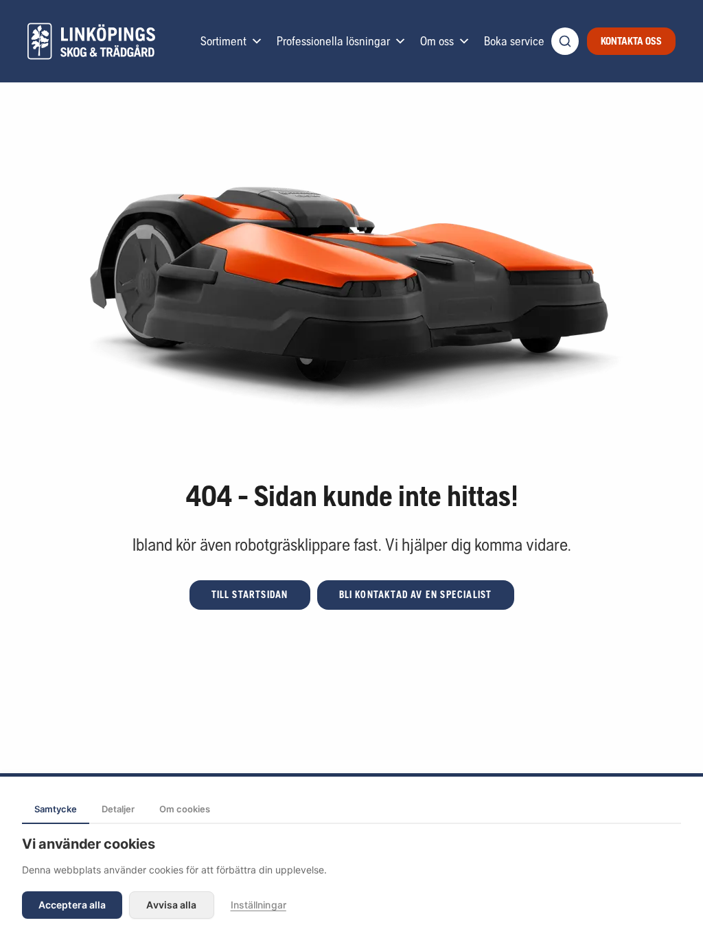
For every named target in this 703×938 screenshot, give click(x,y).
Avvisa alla (171, 905)
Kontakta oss (631, 41)
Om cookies (184, 808)
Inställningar (258, 905)
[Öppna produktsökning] (565, 41)
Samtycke (55, 808)
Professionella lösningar (333, 41)
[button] (249, 595)
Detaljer (118, 808)
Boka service (514, 41)
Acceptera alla (72, 905)
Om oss (437, 41)
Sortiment (223, 41)
